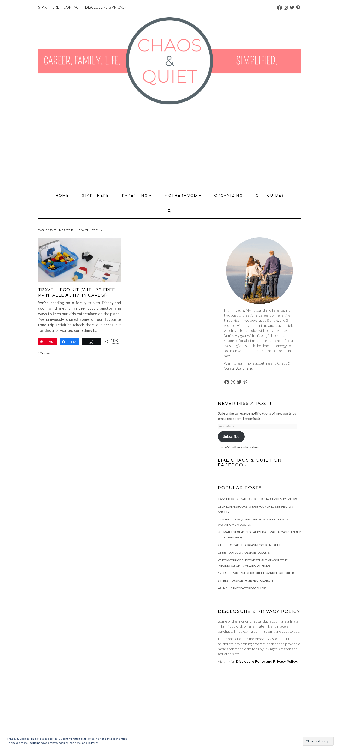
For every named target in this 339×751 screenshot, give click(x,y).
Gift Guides (270, 195)
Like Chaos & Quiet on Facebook (250, 462)
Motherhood (181, 195)
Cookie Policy (90, 743)
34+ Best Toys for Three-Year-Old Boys (245, 580)
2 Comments (44, 353)
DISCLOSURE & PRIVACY (105, 7)
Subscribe (231, 436)
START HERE (48, 7)
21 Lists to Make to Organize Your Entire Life (250, 545)
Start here (244, 368)
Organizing (228, 195)
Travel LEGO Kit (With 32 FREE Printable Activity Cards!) (76, 292)
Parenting (135, 195)
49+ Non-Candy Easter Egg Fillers (242, 588)
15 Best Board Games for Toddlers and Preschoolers (256, 573)
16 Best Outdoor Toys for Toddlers (244, 552)
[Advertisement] (169, 146)
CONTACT (72, 7)
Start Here (95, 195)
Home (62, 195)
